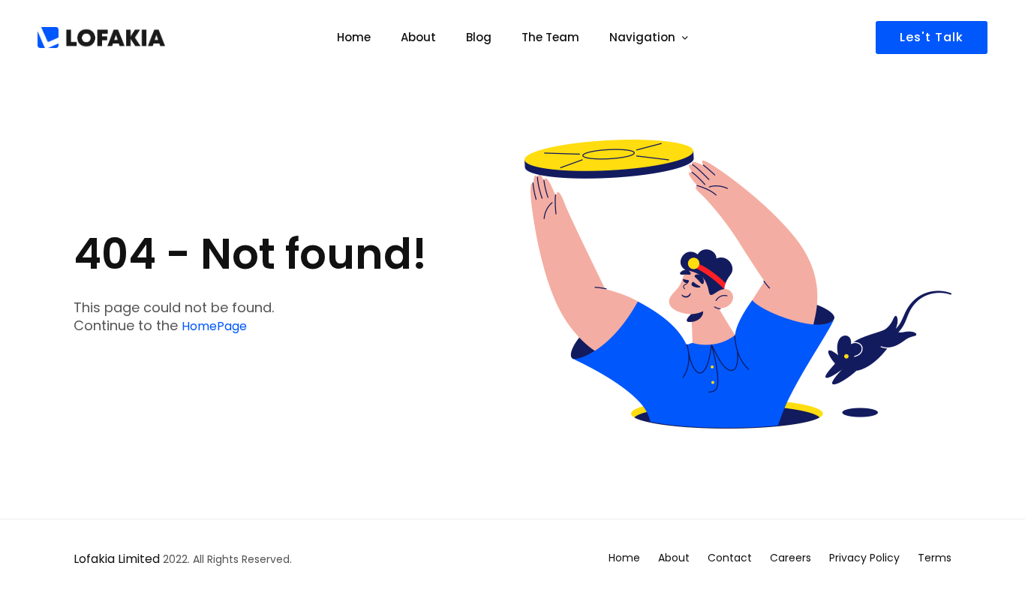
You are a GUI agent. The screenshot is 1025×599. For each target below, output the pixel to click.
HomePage (214, 326)
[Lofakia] (101, 37)
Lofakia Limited (117, 558)
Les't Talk (931, 37)
